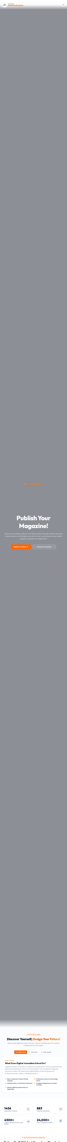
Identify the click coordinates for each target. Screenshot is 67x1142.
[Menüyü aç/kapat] (63, 5)
